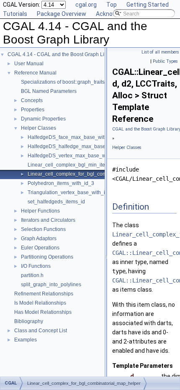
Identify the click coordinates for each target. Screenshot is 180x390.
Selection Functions (43, 229)
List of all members (160, 52)
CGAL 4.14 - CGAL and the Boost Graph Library (62, 54)
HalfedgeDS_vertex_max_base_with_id (73, 156)
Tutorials (15, 13)
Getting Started (147, 4)
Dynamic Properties (43, 119)
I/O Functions (36, 266)
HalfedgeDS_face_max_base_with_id (71, 137)
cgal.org (86, 4)
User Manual (29, 64)
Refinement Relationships (43, 294)
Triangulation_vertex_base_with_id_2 (71, 192)
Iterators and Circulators (48, 220)
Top (111, 4)
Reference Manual (35, 73)
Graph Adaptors (39, 238)
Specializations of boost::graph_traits (63, 82)
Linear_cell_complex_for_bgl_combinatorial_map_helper (93, 174)
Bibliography (28, 321)
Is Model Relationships (40, 303)
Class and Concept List (40, 331)
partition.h (32, 275)
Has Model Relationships (43, 312)
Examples (25, 340)
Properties (32, 110)
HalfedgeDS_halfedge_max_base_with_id (76, 146)
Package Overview (61, 13)
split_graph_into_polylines (51, 284)
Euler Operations (40, 248)
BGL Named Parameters (49, 91)
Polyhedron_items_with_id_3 (61, 183)
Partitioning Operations (47, 257)
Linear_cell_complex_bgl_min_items (70, 165)
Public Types (165, 61)
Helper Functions (40, 211)
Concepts (32, 100)
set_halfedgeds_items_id (56, 202)
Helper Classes (38, 128)
